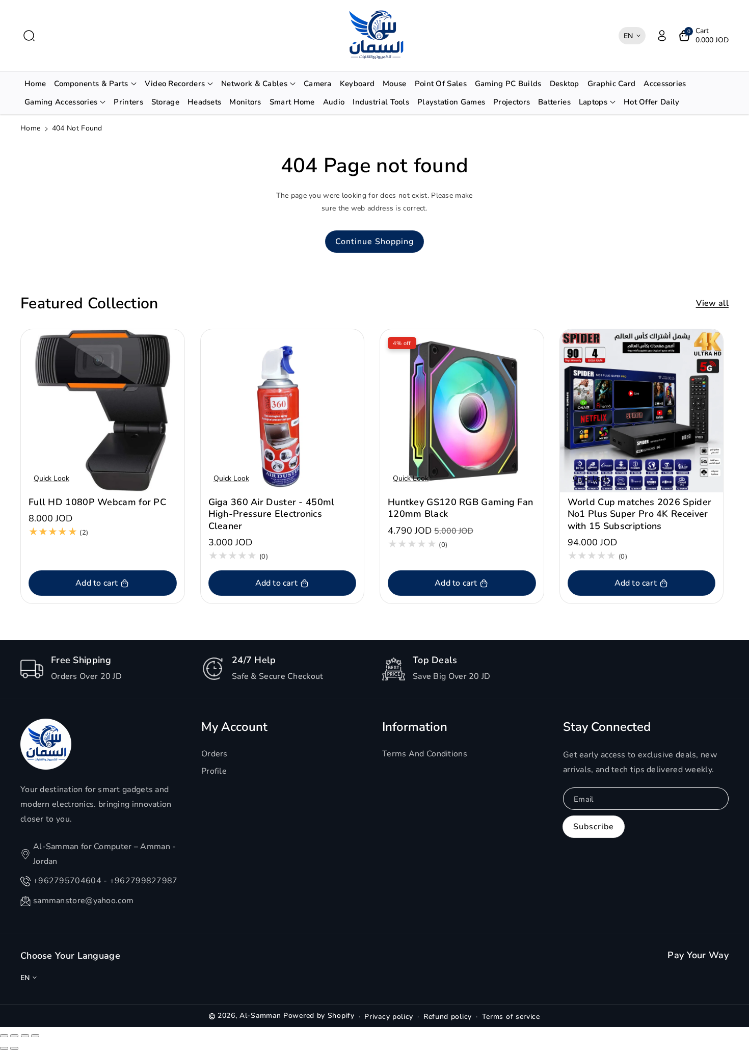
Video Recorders (175, 83)
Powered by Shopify (319, 1015)
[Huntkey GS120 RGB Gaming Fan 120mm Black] (462, 411)
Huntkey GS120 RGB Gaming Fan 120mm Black (460, 508)
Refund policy (447, 1016)
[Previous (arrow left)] (4, 1048)
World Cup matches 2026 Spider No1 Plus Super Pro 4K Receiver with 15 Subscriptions (640, 514)
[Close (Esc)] (4, 1035)
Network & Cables (254, 83)
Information (414, 727)
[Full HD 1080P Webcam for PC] (102, 411)
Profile (214, 771)
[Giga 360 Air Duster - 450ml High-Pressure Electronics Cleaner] (282, 411)
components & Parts (91, 83)
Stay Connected (607, 727)
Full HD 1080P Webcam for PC (97, 502)
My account (234, 727)
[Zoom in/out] (35, 1035)
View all (712, 303)
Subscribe (593, 826)
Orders (214, 753)
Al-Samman (261, 1015)
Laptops (593, 102)
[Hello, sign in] (662, 35)
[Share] (14, 1035)
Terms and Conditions (424, 753)
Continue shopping (374, 241)
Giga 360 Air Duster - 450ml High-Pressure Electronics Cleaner (271, 514)
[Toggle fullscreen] (25, 1035)
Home (30, 128)
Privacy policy (388, 1016)
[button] (29, 35)
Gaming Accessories (60, 102)
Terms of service (511, 1016)
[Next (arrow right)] (14, 1048)
